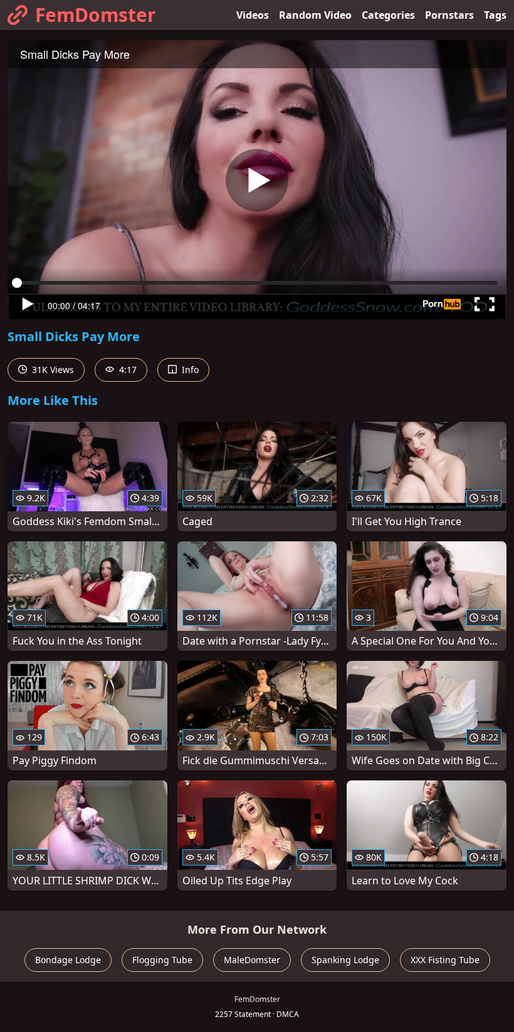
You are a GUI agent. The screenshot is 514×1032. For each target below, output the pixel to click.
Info (189, 370)
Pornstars (449, 15)
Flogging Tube (162, 960)
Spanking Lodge (345, 960)
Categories (388, 15)
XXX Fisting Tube (445, 960)
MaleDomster (252, 960)
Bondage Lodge (68, 960)
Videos (252, 15)
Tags (495, 15)
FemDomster (95, 15)
